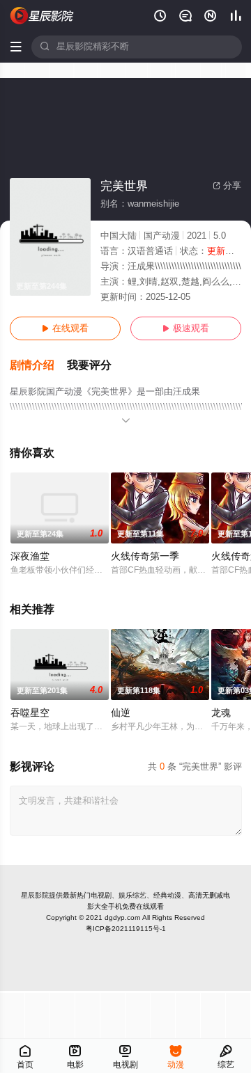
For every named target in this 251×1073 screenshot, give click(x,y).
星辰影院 (35, 895)
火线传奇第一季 (145, 556)
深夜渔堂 (30, 556)
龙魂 (221, 713)
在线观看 (65, 328)
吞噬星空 (30, 713)
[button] (38, 365)
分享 (227, 186)
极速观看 (185, 328)
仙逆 (120, 713)
